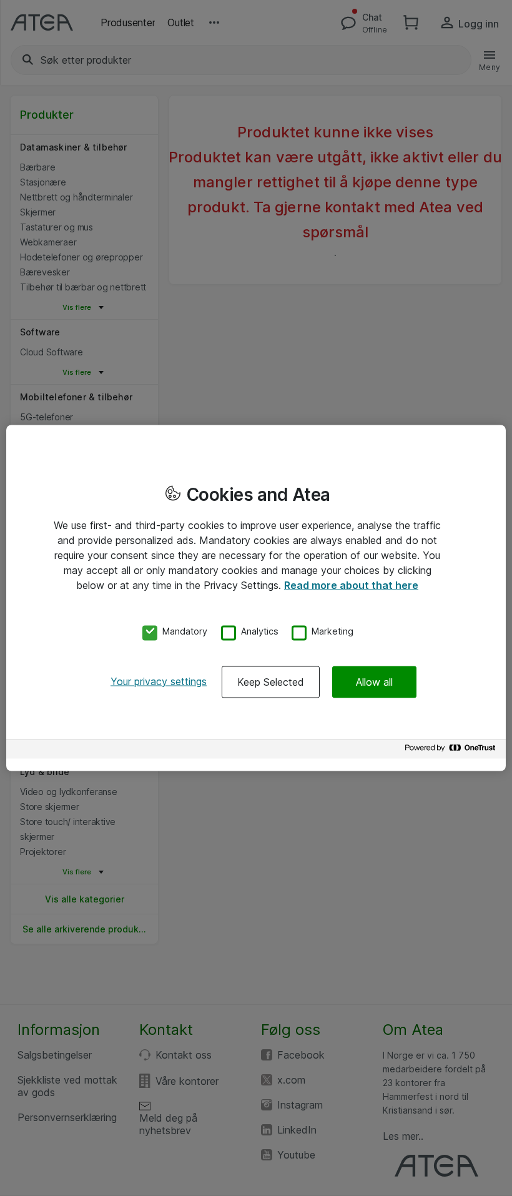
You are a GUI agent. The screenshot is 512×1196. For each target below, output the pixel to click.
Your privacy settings (159, 681)
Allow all (374, 682)
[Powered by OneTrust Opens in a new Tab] (452, 751)
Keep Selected (270, 682)
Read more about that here (351, 584)
